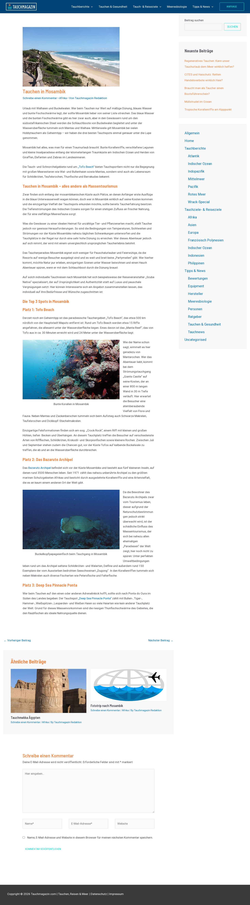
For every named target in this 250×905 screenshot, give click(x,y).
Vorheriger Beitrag (17, 640)
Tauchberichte (80, 6)
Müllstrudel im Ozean (198, 101)
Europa (193, 232)
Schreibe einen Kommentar (40, 98)
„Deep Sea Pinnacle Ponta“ (95, 598)
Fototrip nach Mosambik (107, 706)
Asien (192, 225)
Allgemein (192, 133)
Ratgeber (195, 317)
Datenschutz (99, 894)
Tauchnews (196, 332)
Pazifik (193, 187)
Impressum (116, 894)
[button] (91, 7)
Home (189, 141)
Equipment (196, 286)
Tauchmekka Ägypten (25, 717)
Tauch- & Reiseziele (145, 6)
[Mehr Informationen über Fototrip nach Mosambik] (128, 684)
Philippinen (196, 263)
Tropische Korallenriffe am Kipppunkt (208, 109)
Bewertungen (198, 278)
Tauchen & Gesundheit (113, 6)
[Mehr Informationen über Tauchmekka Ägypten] (49, 690)
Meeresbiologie (177, 6)
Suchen (232, 26)
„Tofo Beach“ (86, 166)
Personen (195, 309)
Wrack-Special (199, 202)
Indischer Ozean (200, 164)
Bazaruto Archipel (39, 467)
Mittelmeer (196, 179)
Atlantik (193, 156)
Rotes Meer (197, 194)
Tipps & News (201, 6)
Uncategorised (195, 340)
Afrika (63, 98)
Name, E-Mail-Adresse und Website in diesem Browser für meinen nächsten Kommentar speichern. (90, 837)
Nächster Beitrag (160, 640)
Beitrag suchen (194, 20)
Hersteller (195, 294)
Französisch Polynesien (205, 240)
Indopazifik (196, 171)
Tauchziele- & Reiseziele (203, 210)
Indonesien (196, 255)
